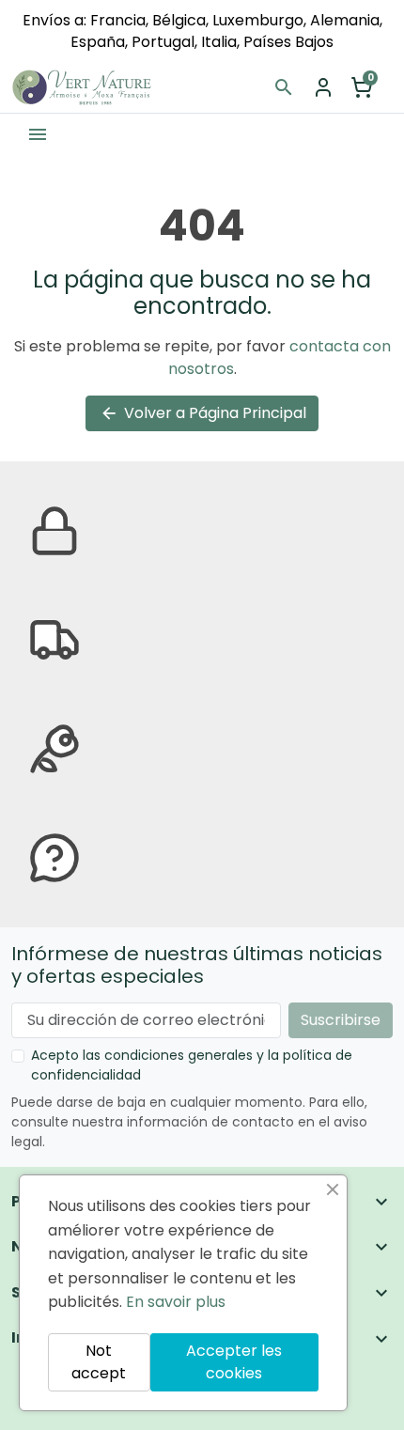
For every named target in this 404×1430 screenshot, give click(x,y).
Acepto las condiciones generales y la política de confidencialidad (191, 1065)
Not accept (98, 1362)
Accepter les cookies (234, 1362)
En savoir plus (175, 1302)
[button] (284, 87)
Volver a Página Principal (203, 413)
